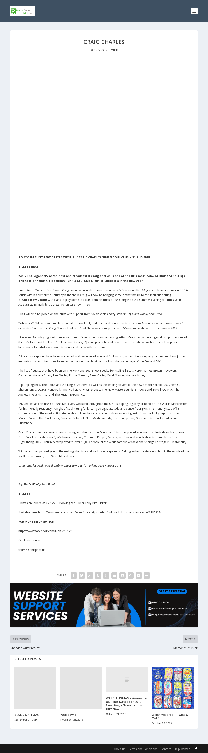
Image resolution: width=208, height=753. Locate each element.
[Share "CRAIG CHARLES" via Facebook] (74, 575)
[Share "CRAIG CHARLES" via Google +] (90, 575)
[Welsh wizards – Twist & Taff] (172, 688)
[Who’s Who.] (81, 688)
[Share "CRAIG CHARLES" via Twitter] (82, 575)
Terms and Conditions (142, 749)
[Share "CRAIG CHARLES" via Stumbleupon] (131, 575)
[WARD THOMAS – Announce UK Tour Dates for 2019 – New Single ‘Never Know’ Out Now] (127, 679)
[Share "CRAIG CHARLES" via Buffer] (122, 575)
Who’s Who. (69, 715)
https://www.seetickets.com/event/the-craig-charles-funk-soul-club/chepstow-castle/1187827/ (99, 512)
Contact (165, 749)
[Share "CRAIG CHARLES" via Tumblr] (98, 575)
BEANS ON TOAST (27, 715)
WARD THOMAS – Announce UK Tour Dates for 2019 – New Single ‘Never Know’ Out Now (126, 703)
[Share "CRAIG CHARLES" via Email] (139, 575)
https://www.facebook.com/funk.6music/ (45, 531)
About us (119, 749)
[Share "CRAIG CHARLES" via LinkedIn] (114, 575)
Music (114, 50)
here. (88, 304)
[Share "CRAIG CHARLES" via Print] (147, 575)
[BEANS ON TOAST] (35, 688)
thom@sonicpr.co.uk (31, 550)
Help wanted (182, 749)
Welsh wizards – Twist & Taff (170, 716)
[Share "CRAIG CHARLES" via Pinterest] (106, 575)
